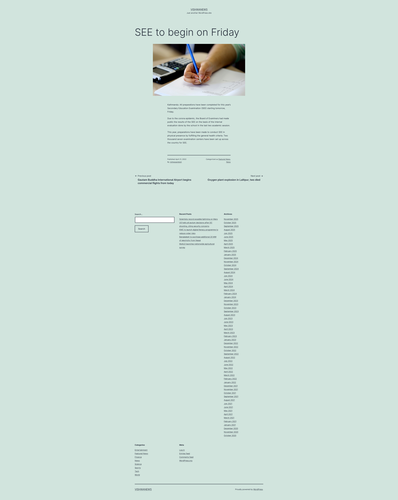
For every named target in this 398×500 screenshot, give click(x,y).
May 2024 (228, 283)
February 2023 (230, 336)
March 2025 (229, 247)
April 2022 (228, 372)
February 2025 (230, 251)
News (228, 162)
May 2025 (228, 240)
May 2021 (228, 411)
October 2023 (230, 308)
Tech (137, 471)
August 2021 (229, 400)
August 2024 (229, 272)
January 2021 (230, 425)
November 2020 (231, 432)
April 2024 (228, 286)
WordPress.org (185, 461)
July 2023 (228, 318)
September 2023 (231, 311)
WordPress (258, 489)
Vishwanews (199, 9)
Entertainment (141, 450)
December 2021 (231, 386)
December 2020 (231, 428)
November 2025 (231, 219)
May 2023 (228, 326)
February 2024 (230, 294)
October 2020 (230, 435)
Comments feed (186, 457)
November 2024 (231, 262)
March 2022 (229, 375)
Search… (139, 214)
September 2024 (231, 269)
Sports (138, 468)
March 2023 (229, 333)
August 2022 (229, 357)
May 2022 (228, 368)
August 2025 (229, 230)
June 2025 (228, 237)
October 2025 (230, 223)
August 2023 (229, 315)
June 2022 (228, 365)
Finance (138, 457)
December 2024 (231, 258)
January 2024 (230, 297)
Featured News (224, 159)
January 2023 (230, 340)
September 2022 (231, 354)
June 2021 (228, 407)
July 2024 (228, 276)
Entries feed (184, 453)
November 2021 (231, 389)
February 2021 (230, 421)
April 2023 (228, 329)
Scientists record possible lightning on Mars (198, 219)
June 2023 (228, 322)
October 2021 (230, 393)
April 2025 (228, 244)
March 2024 (229, 290)
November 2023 (231, 304)
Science (138, 464)
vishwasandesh (176, 162)
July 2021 (228, 404)
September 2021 (231, 396)
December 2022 (231, 343)
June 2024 (228, 279)
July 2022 (228, 361)
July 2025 (228, 233)
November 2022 (231, 347)
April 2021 (228, 414)
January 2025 (230, 255)
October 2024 (230, 265)
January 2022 (230, 382)
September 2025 (231, 226)
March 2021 (229, 418)
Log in (182, 450)
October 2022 (230, 350)
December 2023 (231, 301)
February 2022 (230, 379)
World (137, 475)
